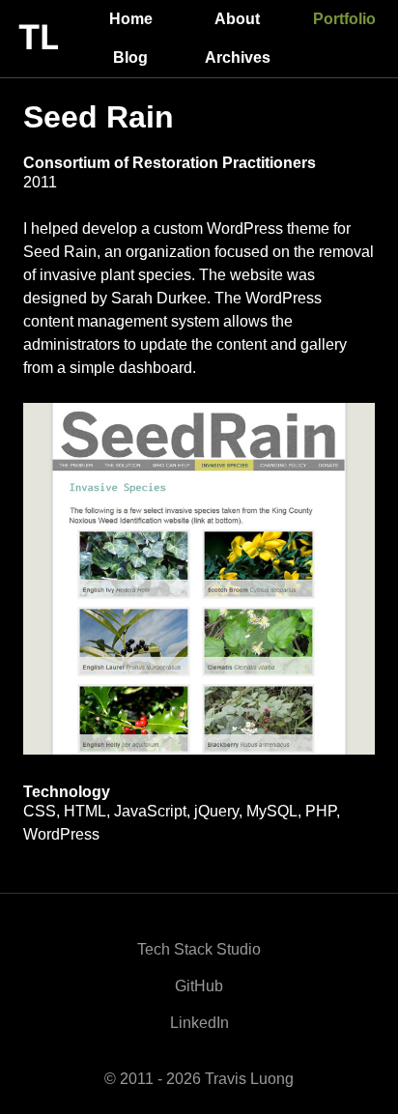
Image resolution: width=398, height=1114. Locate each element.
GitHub (199, 986)
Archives (237, 57)
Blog (130, 57)
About (237, 19)
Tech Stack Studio (199, 949)
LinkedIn (199, 1022)
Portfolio (344, 19)
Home (131, 19)
